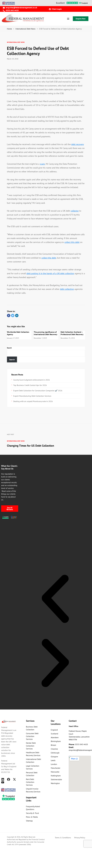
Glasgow (54, 756)
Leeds (53, 760)
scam (42, 164)
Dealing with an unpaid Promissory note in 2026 (33, 401)
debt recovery (77, 144)
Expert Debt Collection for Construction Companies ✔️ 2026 (37, 390)
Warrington (55, 783)
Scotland (54, 733)
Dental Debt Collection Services (31, 746)
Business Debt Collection (31, 728)
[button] (55, 599)
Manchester (55, 768)
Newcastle (55, 772)
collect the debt (48, 257)
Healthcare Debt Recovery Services (33, 754)
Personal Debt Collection (31, 774)
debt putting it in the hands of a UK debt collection (50, 273)
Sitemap (29, 821)
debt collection (67, 289)
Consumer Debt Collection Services (32, 736)
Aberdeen (55, 737)
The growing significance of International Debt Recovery (45, 333)
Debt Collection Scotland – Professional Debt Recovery (72, 333)
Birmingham (56, 741)
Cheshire (54, 749)
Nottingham (56, 775)
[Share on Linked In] (16, 315)
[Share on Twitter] (12, 315)
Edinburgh (55, 753)
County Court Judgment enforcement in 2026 (31, 380)
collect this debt (71, 242)
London (54, 764)
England (54, 730)
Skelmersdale (56, 779)
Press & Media (32, 817)
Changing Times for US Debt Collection (30, 445)
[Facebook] (8, 779)
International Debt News (16, 42)
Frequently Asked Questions (33, 807)
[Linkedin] (2, 779)
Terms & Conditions (63, 837)
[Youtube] (2, 782)
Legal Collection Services (32, 767)
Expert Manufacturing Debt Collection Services (32, 396)
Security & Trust (32, 813)
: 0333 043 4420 (78, 744)
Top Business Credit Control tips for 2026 (30, 385)
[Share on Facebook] (8, 315)
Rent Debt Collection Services (30, 782)
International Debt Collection (33, 760)
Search (9, 348)
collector (75, 210)
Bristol (53, 745)
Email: (71, 747)
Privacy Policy (79, 837)
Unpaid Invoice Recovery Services (33, 790)
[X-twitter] (14, 779)
